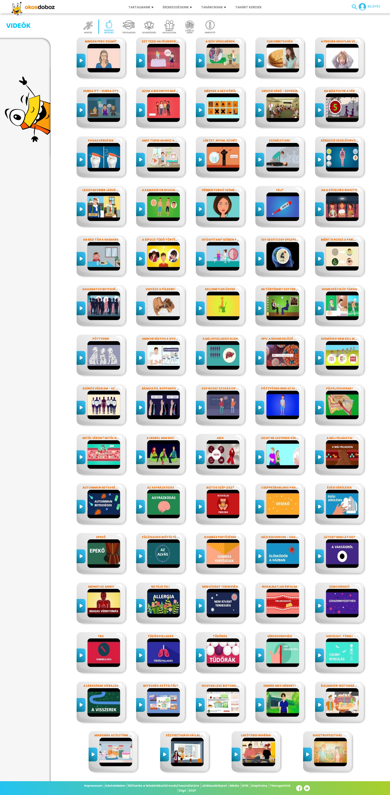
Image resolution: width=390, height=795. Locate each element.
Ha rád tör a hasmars (100, 240)
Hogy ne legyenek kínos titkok (286, 438)
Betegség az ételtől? (160, 686)
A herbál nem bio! (160, 438)
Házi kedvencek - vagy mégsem (286, 537)
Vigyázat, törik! (339, 636)
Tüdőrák (220, 636)
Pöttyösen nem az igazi (280, 388)
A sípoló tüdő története (162, 240)
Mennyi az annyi (101, 587)
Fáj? (279, 190)
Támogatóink (280, 786)
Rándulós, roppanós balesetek (167, 388)
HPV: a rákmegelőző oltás (282, 339)
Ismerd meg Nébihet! (279, 686)
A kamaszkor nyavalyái (161, 190)
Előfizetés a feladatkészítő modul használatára (163, 786)
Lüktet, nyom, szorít (220, 140)
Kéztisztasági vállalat (185, 735)
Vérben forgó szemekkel (222, 190)
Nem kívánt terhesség (220, 587)
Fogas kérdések (101, 140)
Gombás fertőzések (220, 537)
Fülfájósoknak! (339, 388)
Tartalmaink (139, 7)
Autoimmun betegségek (101, 488)
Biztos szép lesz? (220, 488)
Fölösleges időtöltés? (161, 537)
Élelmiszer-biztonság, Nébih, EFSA (348, 686)
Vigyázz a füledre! (160, 289)
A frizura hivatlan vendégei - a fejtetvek (354, 41)
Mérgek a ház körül (220, 91)
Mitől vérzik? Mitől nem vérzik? (107, 438)
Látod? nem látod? (339, 537)
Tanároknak (212, 7)
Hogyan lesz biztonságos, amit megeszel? (236, 686)
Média (234, 786)
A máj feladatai (339, 438)
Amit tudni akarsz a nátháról (166, 140)
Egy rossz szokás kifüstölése (226, 388)
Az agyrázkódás (160, 488)
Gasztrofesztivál (327, 735)
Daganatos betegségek (102, 289)
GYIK (245, 786)
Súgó (182, 791)
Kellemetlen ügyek (220, 289)
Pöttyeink (100, 339)
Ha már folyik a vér (339, 91)
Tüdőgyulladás (160, 636)
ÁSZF (192, 791)
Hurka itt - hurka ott (101, 91)
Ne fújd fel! (160, 587)
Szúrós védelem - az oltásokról (108, 388)
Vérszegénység (279, 636)
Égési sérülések (339, 488)
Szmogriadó (339, 587)
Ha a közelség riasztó (339, 190)
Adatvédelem (115, 786)
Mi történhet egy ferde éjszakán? (289, 289)
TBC (101, 636)
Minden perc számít (101, 41)
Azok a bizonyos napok (161, 91)
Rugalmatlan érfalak (279, 587)
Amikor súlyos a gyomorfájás (167, 339)
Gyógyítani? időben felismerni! (227, 240)
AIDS (220, 438)
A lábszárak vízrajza (100, 686)
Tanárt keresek (248, 7)
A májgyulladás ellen (220, 339)
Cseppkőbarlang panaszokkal (286, 488)
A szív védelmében (220, 41)
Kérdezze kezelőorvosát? (342, 140)
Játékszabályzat (214, 786)
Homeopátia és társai (339, 289)
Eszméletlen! (279, 140)
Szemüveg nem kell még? (340, 339)
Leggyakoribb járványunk (104, 190)
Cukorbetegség (280, 41)
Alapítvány (259, 786)
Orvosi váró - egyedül (280, 91)
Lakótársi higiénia (256, 735)
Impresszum (93, 786)
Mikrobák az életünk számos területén (126, 735)
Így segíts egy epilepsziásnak (285, 240)
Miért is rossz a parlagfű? (342, 240)
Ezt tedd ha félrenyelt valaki (166, 41)
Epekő (101, 537)
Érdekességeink (176, 7)
